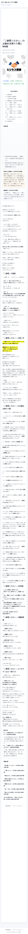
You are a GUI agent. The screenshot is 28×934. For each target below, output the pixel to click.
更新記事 (9, 94)
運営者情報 (7, 805)
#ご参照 (12, 80)
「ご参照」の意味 (11, 102)
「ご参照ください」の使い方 (14, 104)
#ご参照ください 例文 (8, 83)
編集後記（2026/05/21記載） (14, 100)
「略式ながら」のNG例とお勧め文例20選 (14, 775)
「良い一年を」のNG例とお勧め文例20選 (14, 789)
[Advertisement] (14, 24)
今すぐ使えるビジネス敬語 (9, 2)
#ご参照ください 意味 (19, 83)
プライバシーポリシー (6, 5)
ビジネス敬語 (5, 80)
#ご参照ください (18, 80)
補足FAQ (9, 121)
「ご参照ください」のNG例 (14, 111)
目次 (14, 91)
